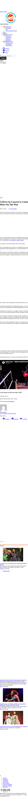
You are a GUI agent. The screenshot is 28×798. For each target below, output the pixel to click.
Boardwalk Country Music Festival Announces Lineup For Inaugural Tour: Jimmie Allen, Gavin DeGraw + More (13, 680)
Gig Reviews (9, 44)
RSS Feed (5, 787)
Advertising (5, 780)
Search (3, 58)
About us (5, 778)
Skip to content (3, 11)
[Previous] (1, 546)
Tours (4, 32)
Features (11, 34)
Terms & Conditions (7, 784)
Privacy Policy (6, 783)
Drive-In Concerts (12, 413)
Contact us (5, 779)
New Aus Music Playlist (11, 30)
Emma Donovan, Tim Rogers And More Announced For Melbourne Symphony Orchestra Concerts (13, 704)
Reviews (11, 41)
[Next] (3, 546)
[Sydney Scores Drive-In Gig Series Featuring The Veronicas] (13, 724)
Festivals (5, 33)
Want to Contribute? (7, 785)
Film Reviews (9, 45)
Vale (7, 29)
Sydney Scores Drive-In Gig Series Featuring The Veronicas (13, 726)
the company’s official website (17, 240)
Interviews (8, 36)
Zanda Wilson (13, 208)
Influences (8, 38)
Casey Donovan (3, 413)
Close (2, 60)
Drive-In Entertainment (9, 401)
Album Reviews (9, 42)
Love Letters (8, 37)
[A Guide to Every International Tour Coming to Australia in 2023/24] (13, 561)
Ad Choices (5, 782)
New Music (8, 28)
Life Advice (8, 40)
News (10, 26)
